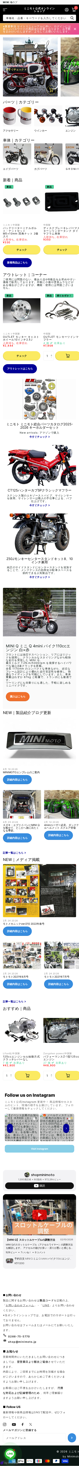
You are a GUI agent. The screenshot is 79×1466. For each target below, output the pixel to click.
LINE (46, 1305)
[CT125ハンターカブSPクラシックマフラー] (39, 498)
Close (75, 29)
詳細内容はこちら (17, 779)
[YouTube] (14, 1424)
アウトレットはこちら (20, 368)
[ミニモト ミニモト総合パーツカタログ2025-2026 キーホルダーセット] (39, 431)
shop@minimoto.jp (22, 1341)
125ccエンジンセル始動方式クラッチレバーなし (21, 1058)
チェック (22, 249)
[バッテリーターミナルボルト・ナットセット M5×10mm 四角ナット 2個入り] (21, 202)
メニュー (5, 9)
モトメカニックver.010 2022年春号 (39, 901)
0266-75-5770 (19, 1336)
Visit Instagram (39, 1148)
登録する (72, 1437)
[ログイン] (67, 9)
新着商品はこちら (17, 262)
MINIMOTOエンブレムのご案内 (39, 752)
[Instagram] (4, 1424)
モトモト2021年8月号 (22, 967)
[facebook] (23, 1424)
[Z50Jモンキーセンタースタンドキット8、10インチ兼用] (39, 568)
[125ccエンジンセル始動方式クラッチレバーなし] (21, 1030)
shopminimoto (43, 1175)
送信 (72, 18)
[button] (52, 352)
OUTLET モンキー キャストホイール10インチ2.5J (21, 338)
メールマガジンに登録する (20, 1430)
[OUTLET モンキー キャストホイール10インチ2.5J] (21, 310)
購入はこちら (18, 696)
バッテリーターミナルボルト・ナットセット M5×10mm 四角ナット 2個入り (20, 232)
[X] (30, 1424)
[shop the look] (51, 90)
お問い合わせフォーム (20, 1305)
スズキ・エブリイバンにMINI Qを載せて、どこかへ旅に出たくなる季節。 (22, 817)
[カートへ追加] (27, 1075)
